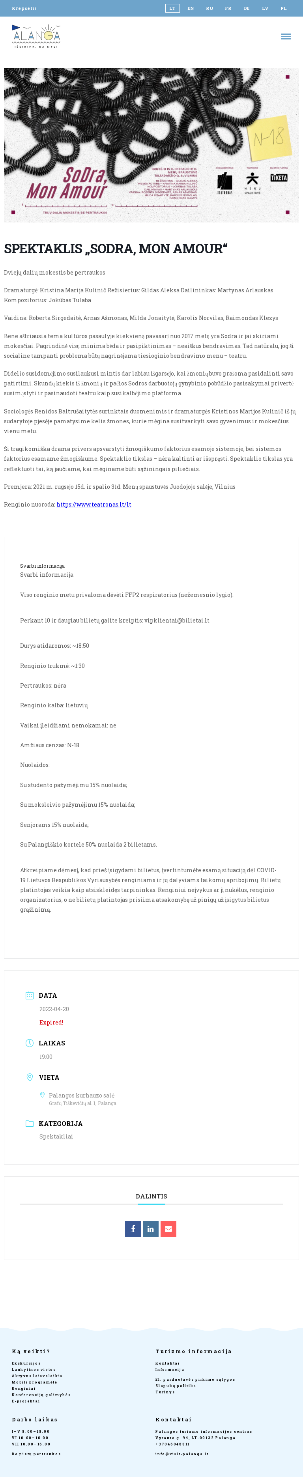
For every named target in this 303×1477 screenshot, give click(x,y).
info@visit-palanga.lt (182, 1454)
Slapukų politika (175, 1386)
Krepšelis (24, 8)
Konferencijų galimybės (41, 1395)
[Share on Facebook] (133, 1229)
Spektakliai (56, 1136)
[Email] (168, 1229)
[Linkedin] (151, 1229)
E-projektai (26, 1401)
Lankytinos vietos (34, 1369)
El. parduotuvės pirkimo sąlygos (195, 1379)
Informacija (169, 1369)
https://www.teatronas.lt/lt (93, 504)
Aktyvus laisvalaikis (37, 1376)
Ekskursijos (26, 1363)
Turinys (165, 1392)
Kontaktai (167, 1363)
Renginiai (24, 1388)
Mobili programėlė (35, 1382)
